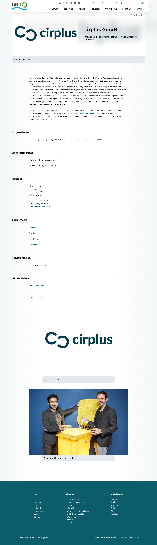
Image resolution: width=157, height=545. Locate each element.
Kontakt (129, 3)
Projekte (82, 8)
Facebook (33, 239)
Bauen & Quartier (73, 499)
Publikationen (94, 3)
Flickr (113, 511)
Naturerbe (95, 8)
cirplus (73, 78)
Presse (84, 3)
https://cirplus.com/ (42, 207)
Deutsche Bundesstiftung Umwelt (35, 537)
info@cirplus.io (42, 204)
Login (137, 3)
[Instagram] (67, 3)
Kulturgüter (71, 508)
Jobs (122, 3)
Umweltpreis (111, 8)
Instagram (33, 227)
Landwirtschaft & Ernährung (77, 511)
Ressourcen (71, 520)
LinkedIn (33, 245)
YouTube (114, 514)
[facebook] (63, 3)
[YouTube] (79, 3)
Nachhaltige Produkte (75, 514)
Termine (115, 3)
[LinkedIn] (60, 3)
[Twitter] (71, 3)
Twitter (32, 233)
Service (139, 8)
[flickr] (75, 3)
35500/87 (40, 285)
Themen (54, 8)
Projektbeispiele (19, 59)
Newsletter (106, 3)
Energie (69, 505)
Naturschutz (71, 517)
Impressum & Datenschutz (105, 537)
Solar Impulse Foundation (82, 113)
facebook (114, 502)
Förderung (68, 8)
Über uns (126, 8)
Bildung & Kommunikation (77, 502)
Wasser (69, 523)
